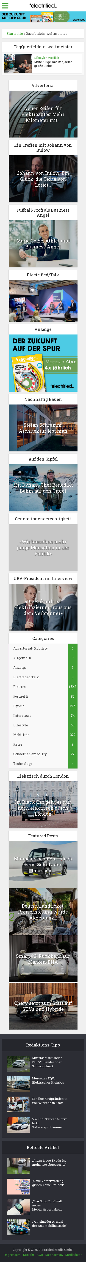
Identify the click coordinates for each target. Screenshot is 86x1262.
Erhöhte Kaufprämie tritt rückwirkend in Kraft (49, 1101)
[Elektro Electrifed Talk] (43, 300)
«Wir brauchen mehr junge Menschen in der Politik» (43, 547)
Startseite (15, 33)
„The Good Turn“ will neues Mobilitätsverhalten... (47, 1205)
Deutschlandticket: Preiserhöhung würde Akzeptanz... (43, 912)
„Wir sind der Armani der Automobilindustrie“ (49, 1223)
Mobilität (53, 57)
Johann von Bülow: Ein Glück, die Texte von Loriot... (43, 179)
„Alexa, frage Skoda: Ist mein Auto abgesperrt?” (49, 1162)
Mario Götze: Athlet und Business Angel (43, 244)
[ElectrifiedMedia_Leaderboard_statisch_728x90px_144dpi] (43, 16)
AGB (39, 1255)
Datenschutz (54, 1255)
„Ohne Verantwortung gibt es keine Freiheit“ (48, 1183)
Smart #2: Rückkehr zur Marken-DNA (43, 959)
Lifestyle (39, 57)
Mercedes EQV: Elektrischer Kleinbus (48, 1080)
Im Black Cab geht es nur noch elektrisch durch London (43, 808)
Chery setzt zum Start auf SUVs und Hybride (43, 1006)
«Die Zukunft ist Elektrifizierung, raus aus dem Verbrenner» (43, 607)
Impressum (12, 1255)
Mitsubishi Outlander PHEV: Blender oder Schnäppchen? (47, 1062)
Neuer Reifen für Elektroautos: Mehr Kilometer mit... (43, 114)
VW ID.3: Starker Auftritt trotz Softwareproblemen (49, 1123)
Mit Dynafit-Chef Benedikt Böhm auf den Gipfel (43, 488)
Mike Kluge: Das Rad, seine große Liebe (53, 64)
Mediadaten (73, 1255)
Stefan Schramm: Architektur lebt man (43, 428)
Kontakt (28, 1255)
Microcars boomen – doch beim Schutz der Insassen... (43, 865)
